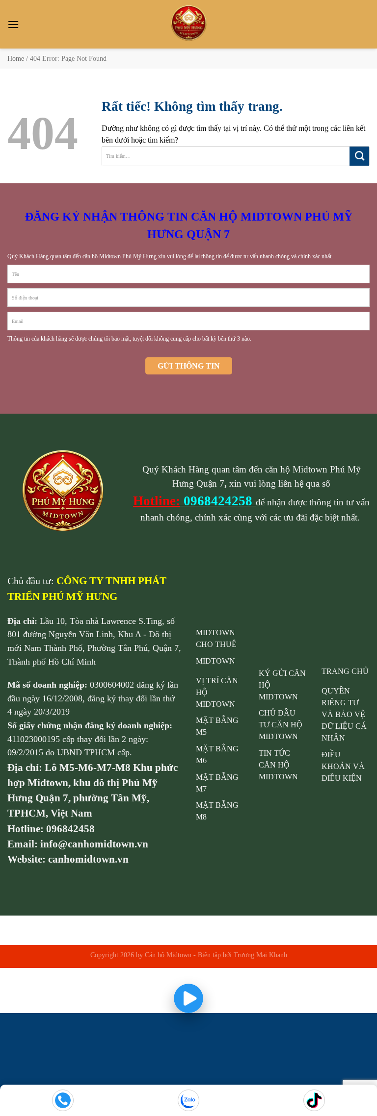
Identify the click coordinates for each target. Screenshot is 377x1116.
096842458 (70, 828)
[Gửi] (359, 156)
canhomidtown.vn (88, 859)
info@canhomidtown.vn (94, 843)
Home (15, 58)
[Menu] (13, 24)
